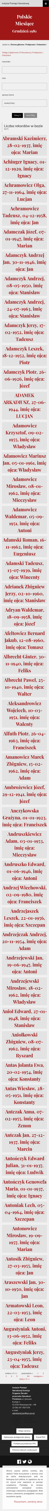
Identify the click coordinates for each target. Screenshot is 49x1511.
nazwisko (6, 62)
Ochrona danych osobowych (24, 1450)
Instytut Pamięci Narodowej (15, 3)
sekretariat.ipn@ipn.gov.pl (23, 1413)
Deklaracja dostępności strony (17, 1437)
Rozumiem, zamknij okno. (28, 1501)
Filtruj (16, 115)
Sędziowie (13, 52)
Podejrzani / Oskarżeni (36, 44)
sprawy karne (8, 95)
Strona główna (17, 44)
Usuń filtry (31, 115)
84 (28, 1376)
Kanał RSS (40, 1437)
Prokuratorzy (25, 52)
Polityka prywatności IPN (25, 1443)
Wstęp (5, 52)
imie (4, 78)
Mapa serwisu (24, 1431)
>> (24, 1379)
